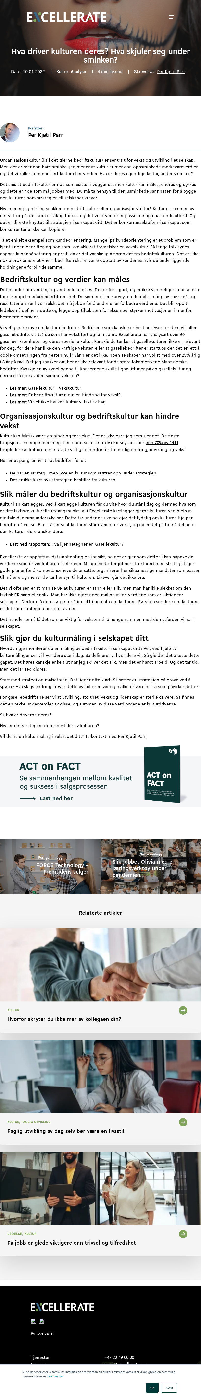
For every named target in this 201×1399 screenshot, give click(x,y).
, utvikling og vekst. (167, 450)
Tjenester (40, 1358)
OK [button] (152, 1388)
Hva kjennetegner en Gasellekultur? (87, 545)
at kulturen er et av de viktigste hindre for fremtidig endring (85, 450)
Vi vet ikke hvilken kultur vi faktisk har (66, 402)
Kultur (62, 72)
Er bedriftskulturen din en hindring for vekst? (74, 395)
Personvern (42, 1334)
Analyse (78, 72)
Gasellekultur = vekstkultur (54, 388)
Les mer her (55, 1376)
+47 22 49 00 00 (119, 1358)
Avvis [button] (169, 1388)
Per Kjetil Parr (171, 72)
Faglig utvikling (36, 1122)
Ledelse (14, 1234)
